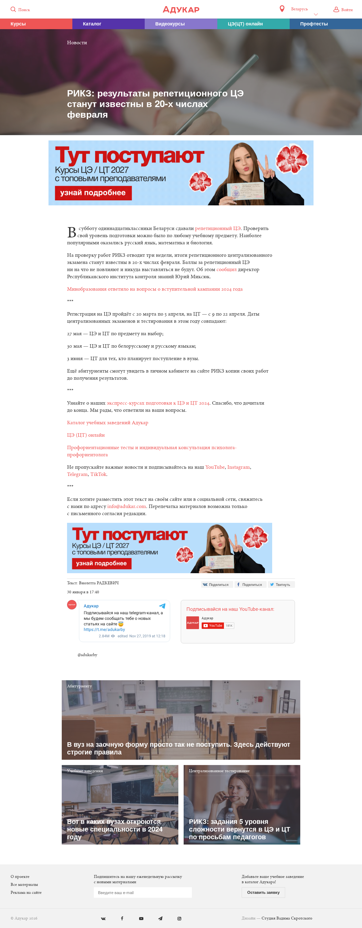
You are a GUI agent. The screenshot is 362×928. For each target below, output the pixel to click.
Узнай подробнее (181, 507)
